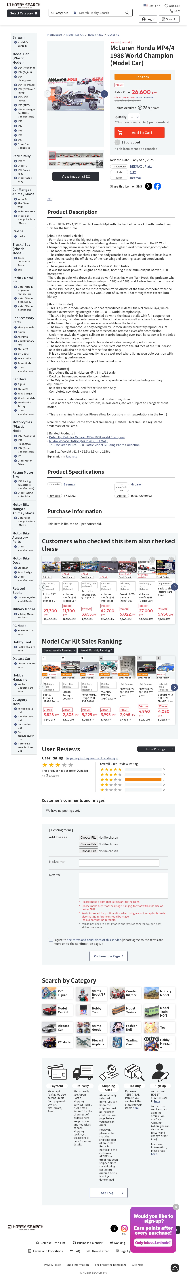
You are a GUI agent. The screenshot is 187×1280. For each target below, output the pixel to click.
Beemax (135, 177)
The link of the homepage (111, 1264)
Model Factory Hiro (26, 342)
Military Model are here (26, 615)
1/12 (20, 126)
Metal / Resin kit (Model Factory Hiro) (25, 290)
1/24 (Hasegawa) (25, 78)
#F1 (49, 199)
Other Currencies (145, 97)
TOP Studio (24, 358)
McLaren (136, 484)
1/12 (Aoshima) (26, 436)
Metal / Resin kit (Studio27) (25, 300)
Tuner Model (25, 363)
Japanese (71, 456)
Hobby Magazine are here (25, 687)
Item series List (24, 726)
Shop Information (78, 1264)
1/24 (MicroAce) (26, 84)
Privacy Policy (52, 1264)
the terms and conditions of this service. (94, 939)
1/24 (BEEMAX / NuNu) (26, 90)
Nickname (56, 861)
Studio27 (23, 349)
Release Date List (25, 710)
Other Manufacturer (25, 548)
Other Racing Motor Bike (25, 494)
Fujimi (21, 332)
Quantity (121, 117)
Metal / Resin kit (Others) (25, 307)
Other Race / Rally (25, 179)
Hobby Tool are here (26, 648)
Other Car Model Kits (24, 146)
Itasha (21, 236)
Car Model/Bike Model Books (26, 599)
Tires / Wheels (26, 327)
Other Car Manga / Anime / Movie (26, 219)
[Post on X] (148, 186)
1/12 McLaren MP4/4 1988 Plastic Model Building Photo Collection (94, 445)
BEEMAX (136, 166)
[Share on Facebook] (157, 186)
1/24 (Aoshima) (26, 67)
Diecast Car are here (26, 665)
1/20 (20, 121)
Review (54, 874)
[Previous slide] (47, 94)
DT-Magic (23, 354)
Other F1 (22, 165)
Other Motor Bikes (25, 462)
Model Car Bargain (23, 44)
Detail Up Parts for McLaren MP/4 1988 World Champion (87, 437)
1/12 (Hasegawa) (25, 441)
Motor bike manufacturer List (26, 747)
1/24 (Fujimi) (25, 72)
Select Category (21, 13)
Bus (20, 269)
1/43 (20, 139)
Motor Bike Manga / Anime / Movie (26, 521)
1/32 (20, 135)
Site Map (137, 1264)
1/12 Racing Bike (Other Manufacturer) (26, 484)
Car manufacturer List (26, 735)
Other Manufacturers (26, 369)
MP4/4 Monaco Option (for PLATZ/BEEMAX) (78, 441)
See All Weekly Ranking (58, 650)
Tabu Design (25, 393)
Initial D (22, 199)
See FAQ (107, 1192)
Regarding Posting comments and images (92, 758)
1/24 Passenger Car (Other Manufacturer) (26, 113)
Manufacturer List (25, 718)
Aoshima (23, 336)
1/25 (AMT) (24, 105)
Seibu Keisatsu (26, 211)
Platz (148, 166)
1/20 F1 (21, 161)
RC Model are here (25, 632)
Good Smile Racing (24, 404)
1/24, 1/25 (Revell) (23, 98)
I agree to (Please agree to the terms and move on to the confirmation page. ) (108, 942)
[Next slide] (104, 94)
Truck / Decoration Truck (24, 261)
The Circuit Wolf (24, 205)
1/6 (19, 456)
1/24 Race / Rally (24, 171)
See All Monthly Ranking (95, 650)
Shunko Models (26, 398)
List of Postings (155, 749)
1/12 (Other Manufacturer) (26, 449)
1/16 (20, 130)
